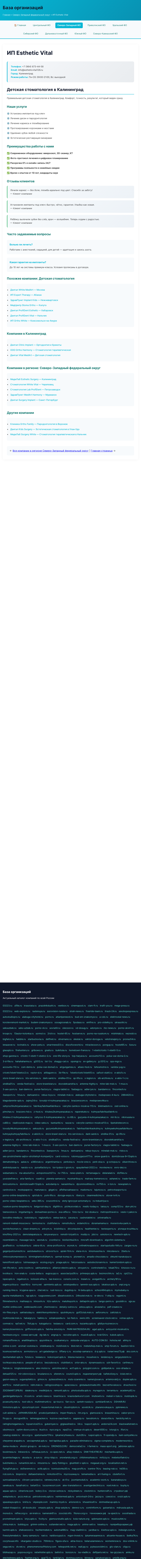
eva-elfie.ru (64, 1212)
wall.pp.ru (83, 1546)
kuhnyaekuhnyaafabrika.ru (118, 1128)
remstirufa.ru (68, 1223)
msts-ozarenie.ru (77, 1379)
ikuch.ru (43, 1429)
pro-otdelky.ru (105, 1022)
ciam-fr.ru (93, 1005)
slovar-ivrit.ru (113, 1195)
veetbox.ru (63, 1005)
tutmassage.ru (30, 1262)
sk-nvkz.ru (44, 1446)
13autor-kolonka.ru (24, 1033)
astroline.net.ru (60, 1368)
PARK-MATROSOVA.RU (78, 1329)
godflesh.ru (8, 1245)
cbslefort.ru (119, 1474)
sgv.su (132, 1301)
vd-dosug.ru (81, 1028)
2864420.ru (127, 1095)
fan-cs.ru (70, 1401)
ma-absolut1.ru (26, 1173)
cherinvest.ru (50, 1307)
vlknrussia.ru (127, 1117)
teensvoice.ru (10, 1212)
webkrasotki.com (33, 1307)
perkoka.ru (69, 1161)
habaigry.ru (29, 1318)
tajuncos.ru (100, 1189)
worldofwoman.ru (12, 1228)
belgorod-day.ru (42, 1206)
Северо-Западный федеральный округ (31, 15)
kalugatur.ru (45, 1323)
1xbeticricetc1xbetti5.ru (82, 1072)
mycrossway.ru (71, 1474)
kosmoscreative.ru (12, 1351)
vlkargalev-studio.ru (31, 1541)
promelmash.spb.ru (13, 1518)
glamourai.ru (96, 1412)
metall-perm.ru (21, 1385)
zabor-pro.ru (127, 1412)
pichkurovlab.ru (73, 1206)
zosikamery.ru (61, 1340)
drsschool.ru (129, 1385)
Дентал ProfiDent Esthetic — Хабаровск (31, 310)
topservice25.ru (34, 1424)
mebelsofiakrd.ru (120, 1457)
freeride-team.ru (94, 1011)
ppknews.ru (122, 1407)
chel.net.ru (42, 1290)
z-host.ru (38, 1111)
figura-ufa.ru (61, 1541)
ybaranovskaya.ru (104, 1407)
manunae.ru (40, 1189)
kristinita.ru (60, 1228)
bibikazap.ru (9, 1552)
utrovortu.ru (52, 1251)
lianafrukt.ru (22, 1485)
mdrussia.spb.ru (125, 1507)
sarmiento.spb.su (52, 1284)
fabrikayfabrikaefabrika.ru (46, 1106)
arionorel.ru (75, 1502)
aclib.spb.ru (43, 1468)
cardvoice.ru (9, 1189)
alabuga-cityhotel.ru (32, 1016)
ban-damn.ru (25, 1089)
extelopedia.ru (70, 1284)
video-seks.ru (42, 1122)
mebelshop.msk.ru (93, 1346)
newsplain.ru (124, 1184)
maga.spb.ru (73, 1524)
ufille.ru (18, 1005)
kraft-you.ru (106, 1005)
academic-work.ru (99, 1479)
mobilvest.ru (62, 1346)
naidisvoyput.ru (58, 1535)
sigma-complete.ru (104, 1440)
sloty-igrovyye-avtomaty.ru (76, 1200)
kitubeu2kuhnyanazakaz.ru (59, 1111)
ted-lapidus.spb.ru (58, 1440)
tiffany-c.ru (65, 1351)
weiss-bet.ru (59, 1217)
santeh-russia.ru (85, 1401)
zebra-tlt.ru (39, 1245)
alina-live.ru (76, 1541)
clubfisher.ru (53, 1223)
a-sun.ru (38, 1457)
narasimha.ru (67, 1184)
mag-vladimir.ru (78, 1529)
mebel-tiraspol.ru (12, 1507)
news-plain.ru (77, 1173)
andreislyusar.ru (11, 1167)
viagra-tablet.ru (61, 1089)
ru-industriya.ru (101, 1200)
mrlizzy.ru (105, 1457)
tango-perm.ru (106, 1301)
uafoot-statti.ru (104, 1072)
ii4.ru (80, 1424)
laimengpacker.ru (39, 1418)
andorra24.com (109, 1424)
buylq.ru (124, 1485)
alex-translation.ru (72, 1485)
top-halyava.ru (79, 1055)
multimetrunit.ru (43, 1401)
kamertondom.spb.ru (120, 1262)
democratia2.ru (77, 1446)
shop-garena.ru (11, 1055)
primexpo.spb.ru (88, 1273)
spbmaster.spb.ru (100, 1518)
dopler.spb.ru (129, 1379)
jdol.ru (95, 1234)
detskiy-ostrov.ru (68, 1307)
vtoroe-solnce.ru (57, 1490)
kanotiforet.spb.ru (12, 1262)
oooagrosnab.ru (63, 1022)
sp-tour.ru (58, 1401)
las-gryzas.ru (117, 1552)
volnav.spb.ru (126, 1318)
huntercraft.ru (105, 1490)
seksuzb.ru (38, 1128)
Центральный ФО (42, 25)
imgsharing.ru (26, 1212)
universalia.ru (104, 1217)
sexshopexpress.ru (128, 1011)
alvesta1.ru (100, 1307)
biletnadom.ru (105, 1106)
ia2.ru (119, 1273)
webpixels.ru (9, 1496)
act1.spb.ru (75, 1368)
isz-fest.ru (72, 1318)
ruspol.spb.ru (95, 1435)
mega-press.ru (121, 1005)
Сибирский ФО (30, 33)
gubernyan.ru (51, 1424)
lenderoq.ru (107, 1357)
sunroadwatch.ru (11, 1479)
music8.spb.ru (88, 1334)
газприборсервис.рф (121, 1524)
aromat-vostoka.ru (28, 1346)
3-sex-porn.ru (10, 1089)
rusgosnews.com (47, 1295)
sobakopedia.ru (57, 1318)
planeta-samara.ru (55, 1178)
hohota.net (115, 1340)
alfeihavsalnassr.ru (68, 1189)
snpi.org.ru (124, 1284)
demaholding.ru (11, 1161)
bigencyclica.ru (10, 1284)
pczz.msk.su (24, 1496)
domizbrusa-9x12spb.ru (124, 1156)
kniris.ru (27, 1502)
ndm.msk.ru (37, 1385)
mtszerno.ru (44, 1463)
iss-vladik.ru (84, 1552)
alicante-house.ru (116, 1535)
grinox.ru (42, 1379)
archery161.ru (114, 1279)
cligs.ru (126, 1546)
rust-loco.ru (56, 1290)
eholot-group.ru (28, 1446)
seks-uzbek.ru (25, 1028)
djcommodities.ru (85, 1184)
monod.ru (8, 1513)
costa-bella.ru (36, 1273)
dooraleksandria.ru (68, 1083)
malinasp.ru (26, 1301)
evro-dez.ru (120, 1167)
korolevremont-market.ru (16, 1022)
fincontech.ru (119, 1089)
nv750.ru (101, 1184)
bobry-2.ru (41, 1490)
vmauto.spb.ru (45, 1507)
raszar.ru (69, 1122)
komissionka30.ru (60, 1468)
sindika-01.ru (64, 1078)
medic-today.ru (91, 1206)
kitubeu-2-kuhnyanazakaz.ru (17, 1117)
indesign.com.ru (127, 1529)
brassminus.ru (112, 1412)
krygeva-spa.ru (27, 1290)
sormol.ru (40, 1033)
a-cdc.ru (103, 1016)
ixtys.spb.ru (31, 1518)
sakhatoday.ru (27, 1312)
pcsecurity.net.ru (11, 1401)
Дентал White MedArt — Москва (27, 289)
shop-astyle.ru (62, 1507)
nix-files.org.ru (10, 1312)
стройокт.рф (121, 1490)
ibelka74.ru (132, 1535)
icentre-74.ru (94, 1468)
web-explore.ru (22, 1011)
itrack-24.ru (111, 1011)
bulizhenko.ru (10, 1463)
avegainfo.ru (98, 1279)
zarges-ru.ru (130, 1245)
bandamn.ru (104, 1089)
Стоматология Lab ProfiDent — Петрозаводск (35, 389)
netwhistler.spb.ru (43, 1552)
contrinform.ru (93, 1507)
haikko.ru (42, 1318)
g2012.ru (38, 1061)
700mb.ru (48, 1541)
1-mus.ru (123, 1083)
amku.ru (130, 1552)
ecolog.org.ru (47, 1262)
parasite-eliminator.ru (81, 1440)
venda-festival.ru (25, 1083)
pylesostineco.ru (57, 1379)
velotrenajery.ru (113, 1039)
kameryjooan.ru (96, 1379)
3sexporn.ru (9, 1095)
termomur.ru (38, 1223)
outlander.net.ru (57, 1524)
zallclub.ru (115, 1312)
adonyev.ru (96, 1028)
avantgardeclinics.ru (94, 1485)
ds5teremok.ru (27, 1468)
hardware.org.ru (11, 1334)
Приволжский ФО (97, 25)
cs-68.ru (71, 1117)
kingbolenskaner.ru (24, 1368)
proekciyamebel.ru (48, 1412)
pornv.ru (49, 1016)
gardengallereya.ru (12, 1396)
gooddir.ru (121, 1301)
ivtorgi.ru (114, 1429)
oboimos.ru (8, 1429)
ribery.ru (80, 1195)
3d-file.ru (63, 1072)
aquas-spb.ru (9, 1490)
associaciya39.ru (69, 1273)
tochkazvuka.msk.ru (13, 1362)
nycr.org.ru (55, 1429)
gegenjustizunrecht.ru (14, 1251)
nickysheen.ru (75, 1490)
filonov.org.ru (80, 1513)
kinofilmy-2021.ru (12, 1234)
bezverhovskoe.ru (112, 1385)
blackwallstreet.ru (128, 1424)
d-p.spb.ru (100, 1351)
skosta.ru (27, 1457)
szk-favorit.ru (113, 1362)
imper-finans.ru (68, 1412)
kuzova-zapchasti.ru (60, 1418)
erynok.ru (72, 1245)
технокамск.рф (98, 1513)
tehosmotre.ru (101, 1067)
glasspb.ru (8, 1050)
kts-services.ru (33, 1078)
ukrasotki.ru (121, 1022)
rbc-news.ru (110, 1028)
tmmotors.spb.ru (11, 1407)
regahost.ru (23, 1279)
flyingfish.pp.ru (10, 1468)
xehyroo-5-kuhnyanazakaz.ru (49, 1117)
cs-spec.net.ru (57, 1451)
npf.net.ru (20, 1323)
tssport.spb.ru (92, 1424)
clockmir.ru (90, 1490)
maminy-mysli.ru (58, 1502)
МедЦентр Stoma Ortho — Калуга (28, 305)
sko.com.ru (132, 1351)
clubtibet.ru (67, 1362)
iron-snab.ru (21, 1273)
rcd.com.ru (8, 1474)
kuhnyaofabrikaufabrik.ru (104, 1111)
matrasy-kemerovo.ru (96, 1178)
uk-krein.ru (34, 1513)
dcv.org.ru (27, 1435)
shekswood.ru (26, 1529)
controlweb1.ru (98, 1267)
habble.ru (21, 1039)
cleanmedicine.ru (95, 1195)
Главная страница (101, 450)
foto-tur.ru (77, 1212)
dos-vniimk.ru (130, 1541)
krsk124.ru (102, 1334)
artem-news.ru (43, 1396)
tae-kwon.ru (55, 1279)
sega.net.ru (8, 1546)
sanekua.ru (8, 1485)
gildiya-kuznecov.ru (108, 1323)
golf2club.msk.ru (85, 1312)
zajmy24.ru (31, 1100)
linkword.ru (24, 1451)
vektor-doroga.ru (94, 1039)
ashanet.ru (114, 1178)
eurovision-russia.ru (57, 1011)
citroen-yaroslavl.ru (32, 1479)
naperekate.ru (82, 1111)
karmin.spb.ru (10, 1529)
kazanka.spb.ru (88, 1323)
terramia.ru (112, 1390)
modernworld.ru (124, 1440)
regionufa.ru (45, 1217)
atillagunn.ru (50, 1072)
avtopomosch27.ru (46, 1173)
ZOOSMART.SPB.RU (13, 1390)
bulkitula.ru (61, 1050)
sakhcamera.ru (43, 1267)
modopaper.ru (25, 1189)
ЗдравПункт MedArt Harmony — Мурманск (33, 394)
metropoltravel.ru (109, 1212)
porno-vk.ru (41, 1028)
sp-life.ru (77, 1078)
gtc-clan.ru (115, 1546)
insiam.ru (85, 1279)
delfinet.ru (51, 1039)
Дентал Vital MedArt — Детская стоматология (35, 355)
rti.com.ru (29, 1396)
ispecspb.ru (9, 1279)
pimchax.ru (8, 1111)
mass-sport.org (108, 1446)
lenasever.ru (9, 1044)
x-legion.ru (90, 1078)
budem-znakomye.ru (41, 1022)
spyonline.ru (45, 1340)
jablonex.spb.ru (126, 1446)
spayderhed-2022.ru (86, 1167)
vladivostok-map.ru (23, 1122)
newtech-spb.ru (122, 1234)
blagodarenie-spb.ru (13, 1100)
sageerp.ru (78, 1418)
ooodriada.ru (128, 1513)
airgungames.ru (68, 1067)
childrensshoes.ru (88, 1457)
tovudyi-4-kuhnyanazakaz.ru (54, 1100)
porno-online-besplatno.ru (16, 1195)
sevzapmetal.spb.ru (37, 1440)
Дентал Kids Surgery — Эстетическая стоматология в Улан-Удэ (44, 429)
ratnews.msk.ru (52, 1479)
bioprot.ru (21, 1474)
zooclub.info (65, 1513)
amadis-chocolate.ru (97, 1256)
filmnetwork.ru (10, 1301)
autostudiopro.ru (11, 1016)
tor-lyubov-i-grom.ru (63, 1167)
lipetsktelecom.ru (119, 1122)
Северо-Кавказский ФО (105, 33)
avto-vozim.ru (26, 1267)
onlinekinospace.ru (88, 1245)
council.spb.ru (73, 1373)
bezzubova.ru (52, 1362)
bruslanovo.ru (45, 1373)
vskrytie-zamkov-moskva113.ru (92, 1122)
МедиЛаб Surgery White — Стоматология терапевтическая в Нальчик (48, 434)
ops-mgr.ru (116, 1061)
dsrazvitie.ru (107, 1418)
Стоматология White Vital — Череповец (32, 384)
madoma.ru (86, 1189)
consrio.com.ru (71, 1279)
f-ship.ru (109, 1295)
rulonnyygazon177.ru (81, 1156)
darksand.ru (33, 1095)
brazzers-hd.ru (24, 1111)
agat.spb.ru (98, 1329)
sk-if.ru (65, 1479)
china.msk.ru (9, 1524)
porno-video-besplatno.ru (16, 1200)
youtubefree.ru (10, 1178)
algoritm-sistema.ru (115, 1239)
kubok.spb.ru (117, 1334)
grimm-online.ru (39, 1524)
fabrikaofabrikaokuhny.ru (90, 1128)
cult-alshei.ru (9, 1412)
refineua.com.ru (40, 1451)
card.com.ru (71, 1323)
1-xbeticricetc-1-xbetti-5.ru (106, 1050)
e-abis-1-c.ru (121, 1078)
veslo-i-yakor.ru (128, 1212)
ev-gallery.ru (89, 1061)
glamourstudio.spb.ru (60, 1518)
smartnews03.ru (55, 1044)
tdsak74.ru (114, 1267)
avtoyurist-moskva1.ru (117, 1329)
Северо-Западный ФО (69, 25)
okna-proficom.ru (56, 1245)
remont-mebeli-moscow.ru (16, 1223)
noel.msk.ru (112, 1485)
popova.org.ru (25, 1552)
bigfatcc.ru (8, 1039)
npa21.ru (67, 1429)
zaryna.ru (73, 1217)
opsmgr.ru (76, 1061)
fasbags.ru (76, 1089)
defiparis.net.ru (100, 1552)
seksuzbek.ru (9, 1028)
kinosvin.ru (39, 1301)
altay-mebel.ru (74, 1451)
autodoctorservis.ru (97, 1262)
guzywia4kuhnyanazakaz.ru (60, 1128)
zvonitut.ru (54, 1239)
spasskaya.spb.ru (12, 1502)
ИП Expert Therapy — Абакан (26, 294)
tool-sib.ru (27, 1401)
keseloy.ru (102, 1524)
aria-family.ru (27, 1178)
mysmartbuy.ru (75, 1178)
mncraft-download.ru (92, 1239)
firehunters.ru (22, 1050)
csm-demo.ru (28, 1067)
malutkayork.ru (70, 1301)
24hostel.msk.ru (84, 1295)
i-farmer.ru (92, 1446)
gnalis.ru (49, 1050)
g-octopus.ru (113, 1161)
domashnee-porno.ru (46, 1212)
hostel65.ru (121, 1044)
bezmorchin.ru (106, 1273)
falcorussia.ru (78, 1262)
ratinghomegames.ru (13, 1424)
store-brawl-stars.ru (13, 1078)
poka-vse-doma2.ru (47, 1067)
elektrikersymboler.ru (47, 1312)
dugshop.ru (70, 1290)
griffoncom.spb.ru (34, 1329)
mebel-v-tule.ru (114, 1396)
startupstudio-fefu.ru (111, 1245)
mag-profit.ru (79, 1468)
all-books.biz (29, 1507)
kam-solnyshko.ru (128, 1435)
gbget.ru (52, 1189)
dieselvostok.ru (66, 1295)
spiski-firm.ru (67, 1251)
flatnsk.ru (7, 1368)
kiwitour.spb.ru (108, 1529)
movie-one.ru (84, 1161)
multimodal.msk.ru (12, 1318)
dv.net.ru (20, 1546)
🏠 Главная (20, 25)
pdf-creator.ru (114, 1307)
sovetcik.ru (87, 1407)
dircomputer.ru (75, 1228)
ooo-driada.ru (123, 1368)
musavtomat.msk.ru (51, 1407)
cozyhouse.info (11, 1541)
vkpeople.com (40, 1502)
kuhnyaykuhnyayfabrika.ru (16, 1134)
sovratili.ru (54, 1028)
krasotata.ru (30, 1005)
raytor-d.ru (36, 1072)
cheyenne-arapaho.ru (14, 1440)
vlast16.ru (25, 1284)
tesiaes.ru (58, 1323)
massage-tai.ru (27, 1239)
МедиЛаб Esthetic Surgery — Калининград (33, 379)
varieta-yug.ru (118, 1067)
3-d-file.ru (8, 1061)
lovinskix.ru (23, 1044)
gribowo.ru (37, 1050)
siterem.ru (59, 1373)
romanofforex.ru (11, 1340)
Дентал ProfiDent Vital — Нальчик (28, 315)
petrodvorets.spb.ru (43, 1496)
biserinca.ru (60, 1396)
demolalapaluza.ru (32, 1234)
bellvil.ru (59, 1552)
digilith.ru (58, 1206)
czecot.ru (110, 1496)
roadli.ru (40, 1178)
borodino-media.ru (12, 1217)
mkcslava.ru (113, 1251)
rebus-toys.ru (48, 1095)
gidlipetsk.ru (107, 1368)
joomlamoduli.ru (79, 1479)
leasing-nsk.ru (110, 1468)
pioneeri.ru (79, 1256)
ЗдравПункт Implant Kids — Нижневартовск (34, 300)
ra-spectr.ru (114, 1513)
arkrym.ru (47, 1228)
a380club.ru (37, 1161)
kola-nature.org (81, 1518)
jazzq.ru (99, 1496)
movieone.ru (105, 1167)
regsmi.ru (121, 1295)
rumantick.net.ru (27, 1463)
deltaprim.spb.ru (88, 1301)
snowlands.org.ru (68, 1457)
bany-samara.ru (31, 1535)
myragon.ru (99, 1390)
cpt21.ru (128, 1273)
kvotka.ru (8, 1273)
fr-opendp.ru (110, 1435)
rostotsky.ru (30, 1217)
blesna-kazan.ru (76, 1357)
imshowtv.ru (98, 1396)
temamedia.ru (88, 1474)
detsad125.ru (9, 1373)
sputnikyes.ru (67, 1312)
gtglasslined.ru (67, 1424)
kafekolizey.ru (111, 1373)
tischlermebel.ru (43, 1529)
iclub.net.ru (125, 1373)
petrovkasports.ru (117, 1189)
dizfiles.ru (122, 1173)
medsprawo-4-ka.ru (108, 1095)
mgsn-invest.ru (75, 1535)
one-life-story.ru (61, 1055)
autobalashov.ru (35, 1251)
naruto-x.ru (27, 1167)
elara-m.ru (81, 1251)
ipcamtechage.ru (11, 1457)
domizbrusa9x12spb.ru (32, 1184)
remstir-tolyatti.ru (69, 1234)
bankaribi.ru (57, 1122)
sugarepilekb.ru (28, 1379)
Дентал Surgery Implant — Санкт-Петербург (34, 400)
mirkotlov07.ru (54, 1474)
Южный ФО (80, 33)
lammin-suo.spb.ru (90, 1284)
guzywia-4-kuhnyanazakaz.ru (93, 1117)
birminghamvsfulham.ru (41, 1256)
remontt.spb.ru (61, 1390)
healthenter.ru (92, 1228)
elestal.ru (78, 1039)
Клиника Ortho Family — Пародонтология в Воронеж (39, 424)
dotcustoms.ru (10, 1184)
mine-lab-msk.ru (108, 1083)
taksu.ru (105, 1206)
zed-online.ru (121, 1106)
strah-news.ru (77, 1011)
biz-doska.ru (91, 1212)
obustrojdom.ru (72, 1407)
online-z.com (9, 1346)
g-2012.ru (103, 1061)
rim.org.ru (83, 1412)
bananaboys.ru (118, 1479)
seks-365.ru (38, 1200)
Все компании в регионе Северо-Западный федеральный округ (51, 450)
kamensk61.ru (50, 1513)
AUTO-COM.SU (100, 1340)
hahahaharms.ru (23, 1061)
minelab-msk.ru (65, 1095)
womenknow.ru (113, 1541)
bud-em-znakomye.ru (86, 1016)
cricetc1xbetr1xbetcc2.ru (16, 1072)
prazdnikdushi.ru (47, 1005)
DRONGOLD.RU (59, 1446)
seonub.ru (42, 1239)
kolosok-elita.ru (39, 1279)
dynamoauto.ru (97, 1362)
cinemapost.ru (78, 1005)
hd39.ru (124, 1468)
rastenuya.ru (38, 1011)
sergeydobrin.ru (123, 1357)
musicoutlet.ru (118, 1518)
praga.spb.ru (62, 1262)
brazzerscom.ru (79, 1100)
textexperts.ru (108, 1228)
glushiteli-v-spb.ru (79, 1463)
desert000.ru (100, 1429)
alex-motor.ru (43, 1368)
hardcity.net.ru (123, 1418)
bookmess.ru (9, 1451)
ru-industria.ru (24, 1245)
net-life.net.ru (10, 1267)
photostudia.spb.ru (81, 1390)
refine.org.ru (21, 1513)
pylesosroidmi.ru (99, 1546)
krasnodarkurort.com (79, 1396)
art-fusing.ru (104, 1474)
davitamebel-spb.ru (13, 1357)
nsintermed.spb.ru (64, 1496)
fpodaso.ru (78, 1022)
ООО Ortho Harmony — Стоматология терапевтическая (40, 350)
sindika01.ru (9, 1083)
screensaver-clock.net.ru (104, 1318)
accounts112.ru (97, 1055)
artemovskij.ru (113, 1379)
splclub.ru (37, 1195)
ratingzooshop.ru (53, 1385)
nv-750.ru (63, 1173)
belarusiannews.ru (94, 1541)
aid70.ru (7, 1385)
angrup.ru (56, 1334)
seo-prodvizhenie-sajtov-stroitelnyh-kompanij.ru (28, 1156)
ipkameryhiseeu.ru (64, 1435)
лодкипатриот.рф (92, 1373)
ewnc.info (85, 1318)
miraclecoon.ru (93, 1044)
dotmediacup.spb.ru (109, 1502)
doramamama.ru (99, 1223)
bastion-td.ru (127, 1346)
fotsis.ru (29, 1357)
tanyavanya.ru (51, 1234)
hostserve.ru (78, 1033)
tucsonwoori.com (52, 1485)
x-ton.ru (112, 1184)
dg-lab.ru (44, 1334)
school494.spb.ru (104, 1290)
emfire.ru (91, 1022)
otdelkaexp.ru (47, 1346)
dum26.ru (81, 1435)
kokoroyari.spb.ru (57, 1357)
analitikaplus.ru (29, 1340)
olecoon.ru (67, 1028)
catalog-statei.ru (11, 1435)
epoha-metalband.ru (13, 1295)
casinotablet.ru (87, 1217)
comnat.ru (8, 1323)
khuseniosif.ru (90, 1502)
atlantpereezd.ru (64, 1016)
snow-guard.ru (102, 1156)
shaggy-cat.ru (61, 1061)
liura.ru (132, 1044)
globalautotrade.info (90, 1385)
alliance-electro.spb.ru (64, 1267)
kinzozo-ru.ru (128, 1267)
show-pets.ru (38, 1044)
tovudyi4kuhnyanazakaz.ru (17, 1128)
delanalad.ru (108, 1173)
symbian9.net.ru (103, 1401)
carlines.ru (128, 1362)
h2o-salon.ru (53, 1301)
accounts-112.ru (11, 1067)
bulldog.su (23, 1524)
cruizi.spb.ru (123, 1496)
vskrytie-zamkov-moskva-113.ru (79, 1106)
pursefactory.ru (43, 1167)
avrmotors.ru (30, 1351)
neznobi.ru (131, 1033)
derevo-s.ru (78, 1507)
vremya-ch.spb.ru (83, 1429)
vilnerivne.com (25, 1490)
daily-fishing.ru (59, 1463)
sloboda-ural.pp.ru (80, 1340)
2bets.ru (125, 1251)
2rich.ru (51, 1033)
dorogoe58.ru (21, 1418)
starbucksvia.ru (36, 1039)
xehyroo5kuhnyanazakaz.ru (17, 1106)
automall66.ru (61, 1529)
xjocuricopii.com (30, 1407)
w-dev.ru (98, 1295)
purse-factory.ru (42, 1089)
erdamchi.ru (83, 1223)
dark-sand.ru (49, 1078)
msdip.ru (85, 1234)
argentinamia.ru (53, 1161)
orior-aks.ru (81, 1362)
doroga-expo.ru (66, 1195)
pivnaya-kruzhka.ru (128, 1228)
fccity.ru (43, 1518)
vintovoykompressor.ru (15, 1256)
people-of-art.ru (34, 1362)
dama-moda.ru (10, 1446)
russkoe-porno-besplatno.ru (17, 1206)
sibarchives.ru (129, 1161)
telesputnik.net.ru (67, 1546)
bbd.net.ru (76, 1346)
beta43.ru (35, 1485)
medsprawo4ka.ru (99, 1100)
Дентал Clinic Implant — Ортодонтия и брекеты (35, 344)
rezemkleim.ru (10, 1239)
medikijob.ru (45, 1390)
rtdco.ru (123, 1150)
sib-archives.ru (105, 1078)
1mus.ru (21, 1095)
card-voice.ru (62, 1156)
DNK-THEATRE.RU (93, 1451)
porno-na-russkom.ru (98, 1033)
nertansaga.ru (93, 1173)
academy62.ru (127, 1390)
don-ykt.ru (130, 1206)
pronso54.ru (129, 1039)
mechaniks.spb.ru (114, 1451)
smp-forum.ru (112, 1346)
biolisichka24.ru (70, 1239)
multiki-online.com (12, 1307)
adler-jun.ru (90, 1089)
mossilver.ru (92, 1357)
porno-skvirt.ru (126, 1028)
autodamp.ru (52, 1184)
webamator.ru (10, 1173)
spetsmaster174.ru (44, 1435)
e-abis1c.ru (120, 1072)
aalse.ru (25, 1161)
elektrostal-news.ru (120, 1016)
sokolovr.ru (106, 1234)
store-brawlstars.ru (46, 1083)
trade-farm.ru (129, 1178)
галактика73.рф (115, 1351)
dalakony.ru (31, 1390)
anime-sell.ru (88, 1524)
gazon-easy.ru (10, 1379)
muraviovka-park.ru (120, 1223)
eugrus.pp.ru (52, 1273)
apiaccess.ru (70, 1385)
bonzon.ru (71, 1552)
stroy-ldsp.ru (51, 1457)
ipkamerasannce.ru (95, 1535)
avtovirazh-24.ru (84, 1496)
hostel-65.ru (63, 1033)
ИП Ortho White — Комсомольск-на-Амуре (33, 320)
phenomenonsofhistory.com (41, 1546)
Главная (6, 15)
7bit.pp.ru (32, 1323)
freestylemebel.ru (12, 1535)
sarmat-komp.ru (63, 1256)
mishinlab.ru (117, 1033)
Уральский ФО (119, 25)
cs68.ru (6, 1122)
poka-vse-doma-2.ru (117, 1055)
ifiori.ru (124, 1429)
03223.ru (7, 1005)
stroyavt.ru (83, 1267)
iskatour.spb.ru (109, 1284)
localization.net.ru (117, 1463)
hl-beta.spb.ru (85, 1290)
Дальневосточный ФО (56, 33)
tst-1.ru (48, 1061)
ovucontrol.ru (53, 1200)
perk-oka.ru (99, 1161)
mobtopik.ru (130, 1396)
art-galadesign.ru (48, 1351)
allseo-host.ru (85, 1067)
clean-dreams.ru (31, 1228)
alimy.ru (127, 1340)
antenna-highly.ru (89, 1083)
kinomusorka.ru (97, 1251)
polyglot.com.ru (91, 1368)
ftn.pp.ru (7, 1418)
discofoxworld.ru (74, 1044)
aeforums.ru (102, 1312)
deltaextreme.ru (36, 1474)
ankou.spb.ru (86, 1307)
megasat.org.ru (98, 1463)
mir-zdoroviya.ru (27, 1373)
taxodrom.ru (92, 1418)
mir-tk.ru (115, 1117)
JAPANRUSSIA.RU (27, 1412)
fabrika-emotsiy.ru (55, 1329)
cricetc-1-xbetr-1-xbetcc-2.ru (36, 1055)
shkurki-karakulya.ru (120, 1256)
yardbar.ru (94, 1529)
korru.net (37, 1284)
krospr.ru (7, 1033)
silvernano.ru (64, 1039)
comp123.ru (117, 1206)
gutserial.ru (109, 1507)
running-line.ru (10, 1290)
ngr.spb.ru (31, 1295)
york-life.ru (49, 1195)
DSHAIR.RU (120, 1401)
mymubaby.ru (122, 1290)
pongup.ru (108, 1044)
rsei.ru (44, 1535)
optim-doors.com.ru (27, 1429)
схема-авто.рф (29, 1334)
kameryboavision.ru (13, 1329)
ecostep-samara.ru (83, 1351)
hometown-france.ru (79, 1050)
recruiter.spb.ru (71, 1334)
